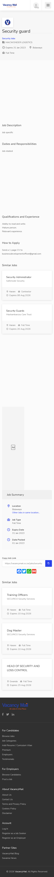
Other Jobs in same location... (26, 512)
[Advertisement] (27, 96)
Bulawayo (37, 47)
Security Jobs (8, 38)
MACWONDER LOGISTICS (18, 42)
